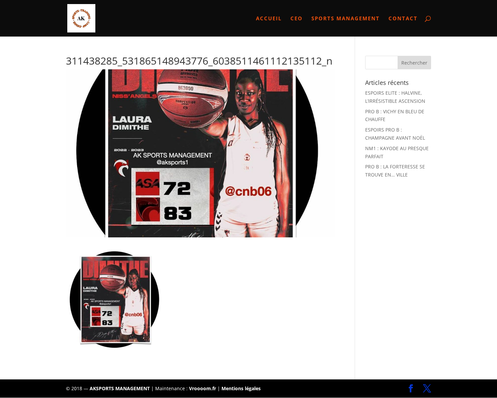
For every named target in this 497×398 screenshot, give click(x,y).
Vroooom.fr (202, 388)
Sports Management (345, 19)
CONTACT (403, 19)
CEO (296, 19)
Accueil (269, 19)
